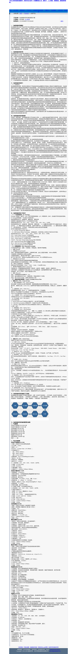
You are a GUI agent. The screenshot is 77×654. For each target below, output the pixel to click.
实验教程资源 (33, 647)
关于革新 (15, 10)
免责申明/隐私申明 (53, 647)
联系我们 (21, 647)
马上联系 (27, 19)
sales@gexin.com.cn (55, 649)
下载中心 (47, 10)
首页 (10, 10)
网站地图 (26, 647)
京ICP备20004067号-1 (55, 651)
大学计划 (60, 10)
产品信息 (26, 13)
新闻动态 (22, 10)
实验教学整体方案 (38, 10)
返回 (62, 21)
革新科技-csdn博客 (43, 647)
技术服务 (53, 10)
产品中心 (29, 10)
